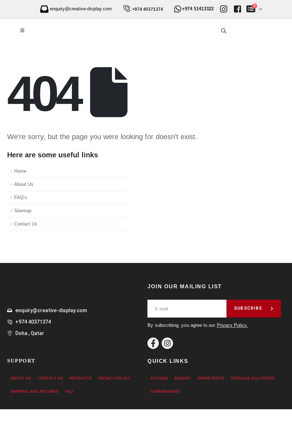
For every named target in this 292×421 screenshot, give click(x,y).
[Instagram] (167, 343)
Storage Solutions (252, 378)
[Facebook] (153, 343)
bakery (182, 378)
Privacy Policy (114, 378)
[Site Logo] (63, 31)
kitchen (159, 378)
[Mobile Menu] (22, 31)
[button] (223, 31)
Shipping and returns (34, 391)
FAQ (69, 391)
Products (80, 378)
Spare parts (210, 378)
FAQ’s (20, 197)
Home (20, 171)
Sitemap (22, 210)
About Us (23, 184)
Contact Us (25, 224)
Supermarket (166, 391)
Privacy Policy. (232, 325)
